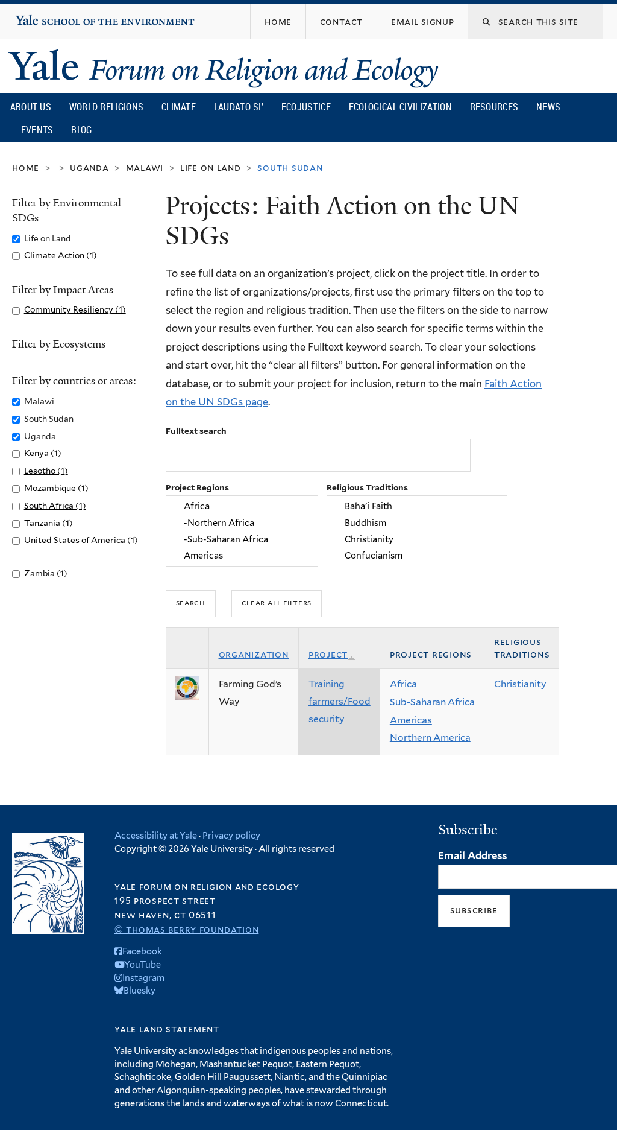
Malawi (145, 167)
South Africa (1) (55, 505)
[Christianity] (417, 539)
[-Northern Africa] (242, 523)
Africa (403, 684)
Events (37, 129)
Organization (254, 654)
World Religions (106, 106)
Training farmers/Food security (339, 701)
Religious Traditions (367, 487)
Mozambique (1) (56, 488)
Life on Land (210, 167)
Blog (81, 129)
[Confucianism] (417, 555)
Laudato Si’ (238, 106)
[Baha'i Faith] (417, 506)
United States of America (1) (81, 540)
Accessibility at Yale (155, 835)
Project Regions (197, 487)
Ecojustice (306, 106)
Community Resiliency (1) (75, 309)
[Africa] (242, 506)
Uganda (89, 167)
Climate (178, 106)
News (548, 106)
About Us (30, 106)
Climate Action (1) (60, 255)
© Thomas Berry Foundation (186, 929)
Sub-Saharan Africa (432, 702)
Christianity (520, 684)
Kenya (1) (42, 453)
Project (328, 654)
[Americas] (242, 555)
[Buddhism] (417, 523)
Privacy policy (231, 835)
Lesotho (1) (46, 470)
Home (25, 167)
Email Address (472, 855)
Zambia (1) (45, 573)
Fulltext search (196, 431)
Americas (411, 720)
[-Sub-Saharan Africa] (242, 539)
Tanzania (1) (48, 523)
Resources (494, 106)
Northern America (430, 737)
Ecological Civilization (400, 106)
